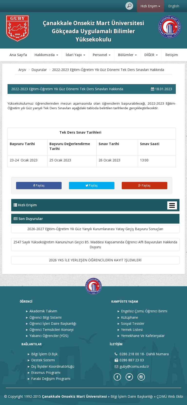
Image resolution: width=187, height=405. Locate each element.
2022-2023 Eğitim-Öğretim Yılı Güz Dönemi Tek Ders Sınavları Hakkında (108, 69)
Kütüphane (129, 317)
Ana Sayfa (18, 54)
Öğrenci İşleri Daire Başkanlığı (52, 323)
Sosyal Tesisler (132, 323)
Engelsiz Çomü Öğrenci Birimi (144, 311)
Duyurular (39, 69)
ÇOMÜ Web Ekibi (170, 396)
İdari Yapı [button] (74, 54)
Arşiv (22, 69)
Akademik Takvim (43, 311)
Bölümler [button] (126, 54)
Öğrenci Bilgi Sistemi (45, 317)
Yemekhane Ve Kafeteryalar (143, 335)
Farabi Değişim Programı (50, 378)
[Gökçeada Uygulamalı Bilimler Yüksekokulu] (17, 28)
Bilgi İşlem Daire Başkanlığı (132, 396)
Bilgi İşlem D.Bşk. (44, 354)
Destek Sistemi (43, 360)
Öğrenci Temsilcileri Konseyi (51, 329)
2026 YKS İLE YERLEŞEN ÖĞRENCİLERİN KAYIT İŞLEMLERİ (95, 260)
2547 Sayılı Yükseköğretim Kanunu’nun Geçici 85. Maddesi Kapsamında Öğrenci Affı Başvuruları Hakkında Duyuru (95, 244)
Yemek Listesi (132, 329)
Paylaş (40, 185)
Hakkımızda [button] (45, 54)
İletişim (171, 54)
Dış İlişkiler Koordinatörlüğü (52, 366)
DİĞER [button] (149, 54)
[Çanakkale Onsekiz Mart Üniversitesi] (169, 26)
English (173, 6)
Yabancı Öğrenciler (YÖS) (48, 335)
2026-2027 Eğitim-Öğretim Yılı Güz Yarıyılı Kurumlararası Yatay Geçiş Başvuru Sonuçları (95, 229)
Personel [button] (100, 54)
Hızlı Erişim (149, 6)
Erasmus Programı (45, 372)
